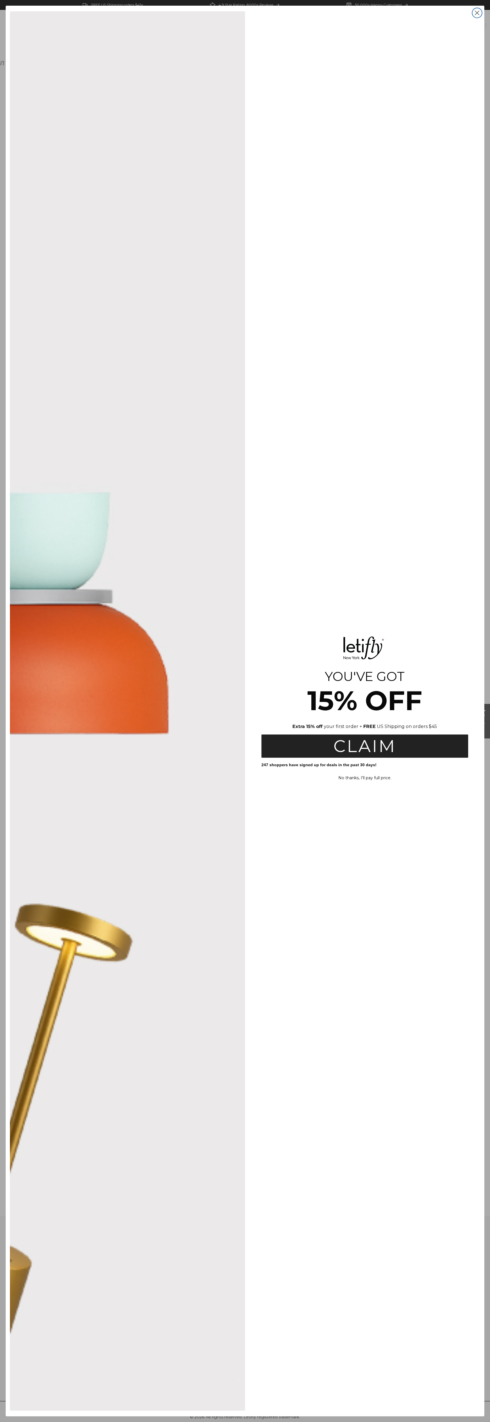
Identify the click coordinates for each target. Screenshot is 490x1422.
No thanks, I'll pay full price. (364, 777)
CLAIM (364, 746)
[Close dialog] (477, 13)
